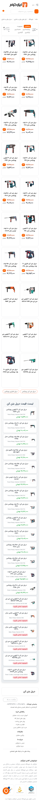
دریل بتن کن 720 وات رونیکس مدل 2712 (10, 88)
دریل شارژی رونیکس (10, 391)
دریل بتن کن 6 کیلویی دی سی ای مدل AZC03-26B (29, 300)
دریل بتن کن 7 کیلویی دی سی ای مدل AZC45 (29, 370)
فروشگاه (31, 19)
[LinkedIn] (26, 756)
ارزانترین (27, 32)
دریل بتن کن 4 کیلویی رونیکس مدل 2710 (30, 229)
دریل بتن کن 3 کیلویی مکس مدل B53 (10, 300)
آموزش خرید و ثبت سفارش (20, 715)
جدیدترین (18, 29)
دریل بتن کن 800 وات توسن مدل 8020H (10, 229)
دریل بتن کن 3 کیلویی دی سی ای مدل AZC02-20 (10, 335)
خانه (36, 19)
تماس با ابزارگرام (20, 743)
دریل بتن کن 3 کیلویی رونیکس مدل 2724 (10, 159)
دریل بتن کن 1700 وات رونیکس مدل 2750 (10, 123)
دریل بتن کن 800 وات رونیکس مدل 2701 (29, 123)
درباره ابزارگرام (20, 746)
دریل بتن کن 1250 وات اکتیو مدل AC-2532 (10, 53)
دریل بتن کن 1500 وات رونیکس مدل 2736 (29, 53)
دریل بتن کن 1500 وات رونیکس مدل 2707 (10, 194)
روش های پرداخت (20, 721)
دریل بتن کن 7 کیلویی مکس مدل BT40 (30, 335)
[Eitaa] (8, 756)
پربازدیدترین (26, 29)
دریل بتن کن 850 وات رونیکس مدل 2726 (10, 264)
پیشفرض (27, 26)
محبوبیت (19, 26)
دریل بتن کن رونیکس (29, 391)
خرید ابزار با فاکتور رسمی (20, 727)
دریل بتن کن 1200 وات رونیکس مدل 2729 (29, 194)
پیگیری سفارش (20, 735)
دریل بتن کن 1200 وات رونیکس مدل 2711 (29, 159)
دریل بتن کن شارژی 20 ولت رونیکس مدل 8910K (10, 370)
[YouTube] (30, 756)
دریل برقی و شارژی (6, 19)
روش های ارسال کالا (20, 718)
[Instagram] (17, 756)
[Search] (36, 11)
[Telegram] (21, 756)
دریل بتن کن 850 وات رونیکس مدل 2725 (29, 88)
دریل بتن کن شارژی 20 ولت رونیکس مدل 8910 (30, 264)
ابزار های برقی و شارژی (20, 19)
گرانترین (20, 32)
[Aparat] (12, 756)
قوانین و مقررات (20, 724)
